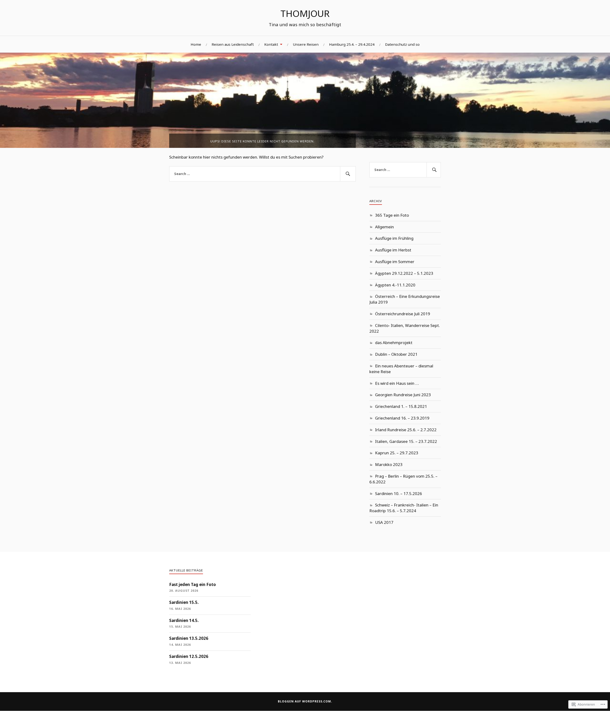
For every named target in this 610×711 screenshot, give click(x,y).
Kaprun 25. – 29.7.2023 (396, 453)
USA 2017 (384, 522)
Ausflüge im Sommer (394, 261)
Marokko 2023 (388, 464)
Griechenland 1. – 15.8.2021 (401, 406)
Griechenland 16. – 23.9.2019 (402, 418)
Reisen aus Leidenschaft (233, 44)
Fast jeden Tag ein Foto (192, 584)
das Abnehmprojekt (393, 342)
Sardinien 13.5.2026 (188, 638)
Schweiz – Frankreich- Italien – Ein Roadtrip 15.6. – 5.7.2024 (403, 507)
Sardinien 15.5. (184, 602)
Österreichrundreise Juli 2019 (402, 313)
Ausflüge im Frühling (394, 238)
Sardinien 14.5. (184, 620)
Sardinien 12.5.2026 (188, 656)
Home (196, 44)
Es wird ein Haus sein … (397, 383)
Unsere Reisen (306, 44)
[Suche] (348, 173)
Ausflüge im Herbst (393, 250)
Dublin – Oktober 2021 (396, 354)
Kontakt (271, 44)
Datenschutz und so (402, 44)
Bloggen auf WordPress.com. (305, 701)
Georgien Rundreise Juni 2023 (403, 394)
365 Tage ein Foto (392, 215)
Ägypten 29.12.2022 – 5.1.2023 (404, 273)
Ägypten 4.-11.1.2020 (395, 285)
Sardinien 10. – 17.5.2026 (398, 493)
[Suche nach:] (262, 173)
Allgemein (384, 227)
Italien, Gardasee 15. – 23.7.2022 (406, 441)
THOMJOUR (305, 13)
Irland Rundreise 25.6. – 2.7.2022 (406, 429)
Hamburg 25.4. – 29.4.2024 (352, 44)
